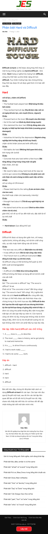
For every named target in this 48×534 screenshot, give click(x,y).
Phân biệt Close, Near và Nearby (15, 478)
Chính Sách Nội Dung (20, 518)
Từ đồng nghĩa (17, 23)
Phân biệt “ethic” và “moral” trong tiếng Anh (20, 505)
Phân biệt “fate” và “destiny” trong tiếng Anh (20, 483)
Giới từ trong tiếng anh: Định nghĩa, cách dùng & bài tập (24, 456)
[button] (44, 14)
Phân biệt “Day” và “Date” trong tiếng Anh (19, 489)
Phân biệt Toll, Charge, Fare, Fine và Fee (18, 494)
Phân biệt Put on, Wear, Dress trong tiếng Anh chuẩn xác (25, 472)
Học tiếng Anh (13, 20)
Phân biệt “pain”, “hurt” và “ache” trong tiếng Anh (22, 499)
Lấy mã (24, 529)
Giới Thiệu (8, 518)
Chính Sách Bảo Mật (35, 518)
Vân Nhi (4, 31)
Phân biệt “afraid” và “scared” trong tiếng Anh (21, 467)
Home (4, 20)
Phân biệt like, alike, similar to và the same (19, 462)
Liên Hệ (24, 520)
